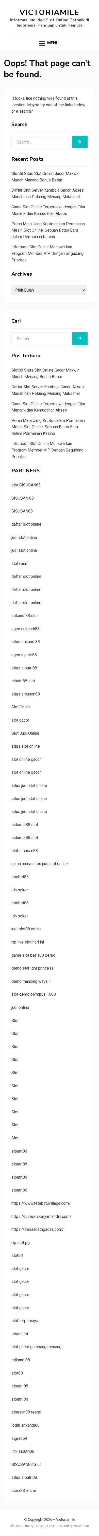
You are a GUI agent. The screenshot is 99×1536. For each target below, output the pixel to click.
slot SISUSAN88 (26, 485)
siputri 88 (19, 1386)
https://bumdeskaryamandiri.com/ (41, 1216)
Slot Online (21, 707)
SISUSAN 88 (22, 498)
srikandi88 (20, 1360)
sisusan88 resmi (26, 1412)
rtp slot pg (20, 1242)
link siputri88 (22, 1451)
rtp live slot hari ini (27, 942)
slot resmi (20, 563)
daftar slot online (26, 524)
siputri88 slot (23, 681)
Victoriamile (49, 12)
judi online (20, 1007)
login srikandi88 (25, 1425)
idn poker (19, 890)
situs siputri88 (24, 668)
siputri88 (19, 1151)
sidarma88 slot (24, 824)
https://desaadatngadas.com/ (37, 1229)
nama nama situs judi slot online (39, 863)
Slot (15, 1020)
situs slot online (25, 746)
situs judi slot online (29, 785)
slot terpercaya (24, 1320)
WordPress (81, 1526)
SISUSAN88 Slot (26, 1464)
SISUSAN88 (22, 511)
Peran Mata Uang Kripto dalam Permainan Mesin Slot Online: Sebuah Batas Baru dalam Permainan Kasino (48, 230)
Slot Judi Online (25, 733)
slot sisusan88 (24, 850)
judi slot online (24, 537)
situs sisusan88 (25, 694)
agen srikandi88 (25, 628)
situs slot (19, 1334)
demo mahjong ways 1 (31, 981)
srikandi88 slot (24, 615)
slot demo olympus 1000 (33, 994)
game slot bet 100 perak (33, 955)
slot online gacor (26, 759)
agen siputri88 (24, 654)
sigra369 (19, 1438)
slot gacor (20, 720)
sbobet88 (20, 876)
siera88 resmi (23, 1490)
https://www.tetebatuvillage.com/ (41, 1203)
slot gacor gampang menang (36, 1346)
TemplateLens (44, 1526)
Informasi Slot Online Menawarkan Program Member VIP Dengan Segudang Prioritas (47, 253)
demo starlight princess (32, 968)
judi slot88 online (26, 929)
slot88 (17, 1255)
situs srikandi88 (25, 641)
